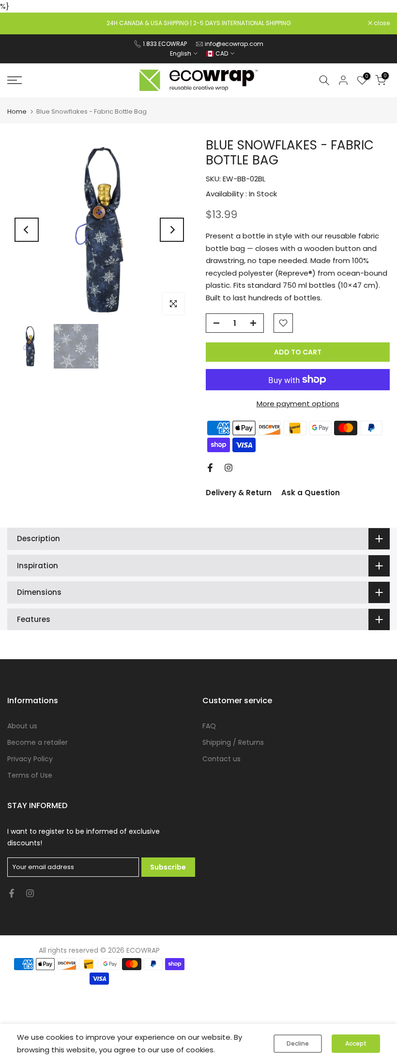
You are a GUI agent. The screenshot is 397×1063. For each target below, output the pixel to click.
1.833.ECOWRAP (165, 44)
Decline (298, 1043)
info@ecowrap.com (234, 44)
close (20, 23)
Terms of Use (29, 775)
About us (22, 726)
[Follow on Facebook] (210, 467)
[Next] (172, 230)
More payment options (298, 404)
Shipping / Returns (233, 742)
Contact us (221, 759)
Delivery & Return (239, 492)
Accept (355, 1043)
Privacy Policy (30, 759)
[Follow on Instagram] (228, 467)
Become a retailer (37, 742)
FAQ (209, 726)
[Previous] (27, 230)
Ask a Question (310, 492)
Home (17, 111)
